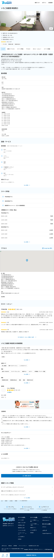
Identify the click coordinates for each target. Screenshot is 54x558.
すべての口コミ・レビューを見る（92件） (26, 337)
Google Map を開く (48, 248)
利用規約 (19, 539)
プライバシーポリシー (23, 545)
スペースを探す (21, 520)
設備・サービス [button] (10, 49)
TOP (2, 500)
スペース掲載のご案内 (33, 520)
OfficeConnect (45, 520)
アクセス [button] (28, 49)
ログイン (44, 2)
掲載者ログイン (33, 527)
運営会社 (10, 545)
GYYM (43, 526)
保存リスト (37, 2)
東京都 (6, 500)
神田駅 (16, 500)
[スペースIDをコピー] (5, 397)
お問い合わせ (28, 475)
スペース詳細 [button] (47, 49)
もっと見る (26, 185)
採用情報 (15, 545)
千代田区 (11, 500)
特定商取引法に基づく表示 (34, 545)
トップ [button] (3, 49)
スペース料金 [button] (20, 49)
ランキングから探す (22, 530)
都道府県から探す (21, 527)
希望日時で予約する (31, 555)
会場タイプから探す (22, 522)
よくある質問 (20, 536)
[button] (27, 21)
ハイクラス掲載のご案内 (33, 524)
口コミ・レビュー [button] (37, 49)
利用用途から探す (21, 525)
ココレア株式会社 (11, 388)
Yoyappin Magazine (46, 533)
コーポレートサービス (21, 533)
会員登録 (50, 2)
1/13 (51, 28)
